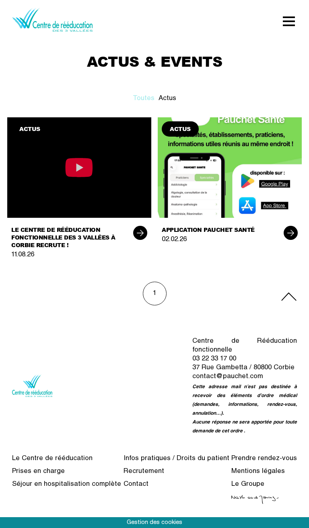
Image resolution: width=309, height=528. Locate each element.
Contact (136, 484)
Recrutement (144, 471)
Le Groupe (247, 484)
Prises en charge (38, 471)
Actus (167, 98)
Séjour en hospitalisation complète (66, 484)
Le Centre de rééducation (52, 458)
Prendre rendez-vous (264, 458)
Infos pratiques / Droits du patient (176, 458)
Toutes (143, 98)
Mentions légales (258, 471)
